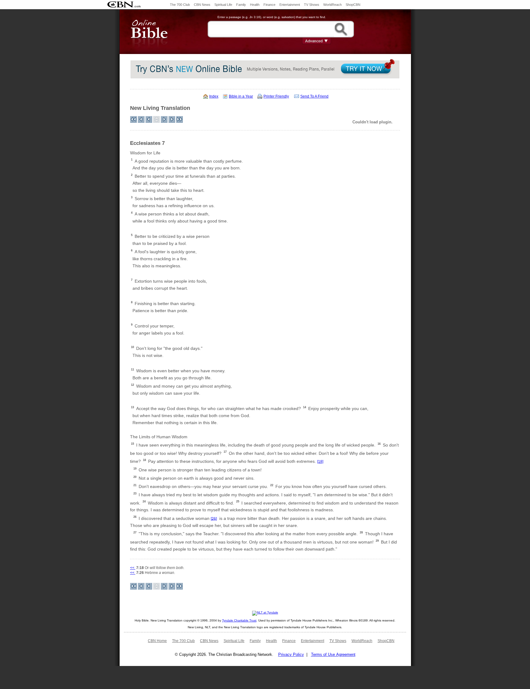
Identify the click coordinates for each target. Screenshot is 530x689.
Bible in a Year (241, 96)
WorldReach (332, 4)
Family (241, 4)
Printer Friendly (276, 96)
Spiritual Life (223, 4)
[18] (320, 461)
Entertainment (289, 4)
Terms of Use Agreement (333, 654)
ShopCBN (353, 4)
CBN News (202, 4)
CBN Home (157, 641)
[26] (214, 518)
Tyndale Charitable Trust (239, 620)
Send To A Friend (314, 96)
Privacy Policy (291, 654)
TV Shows (311, 4)
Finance (269, 4)
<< (132, 568)
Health (254, 4)
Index (213, 96)
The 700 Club (180, 4)
